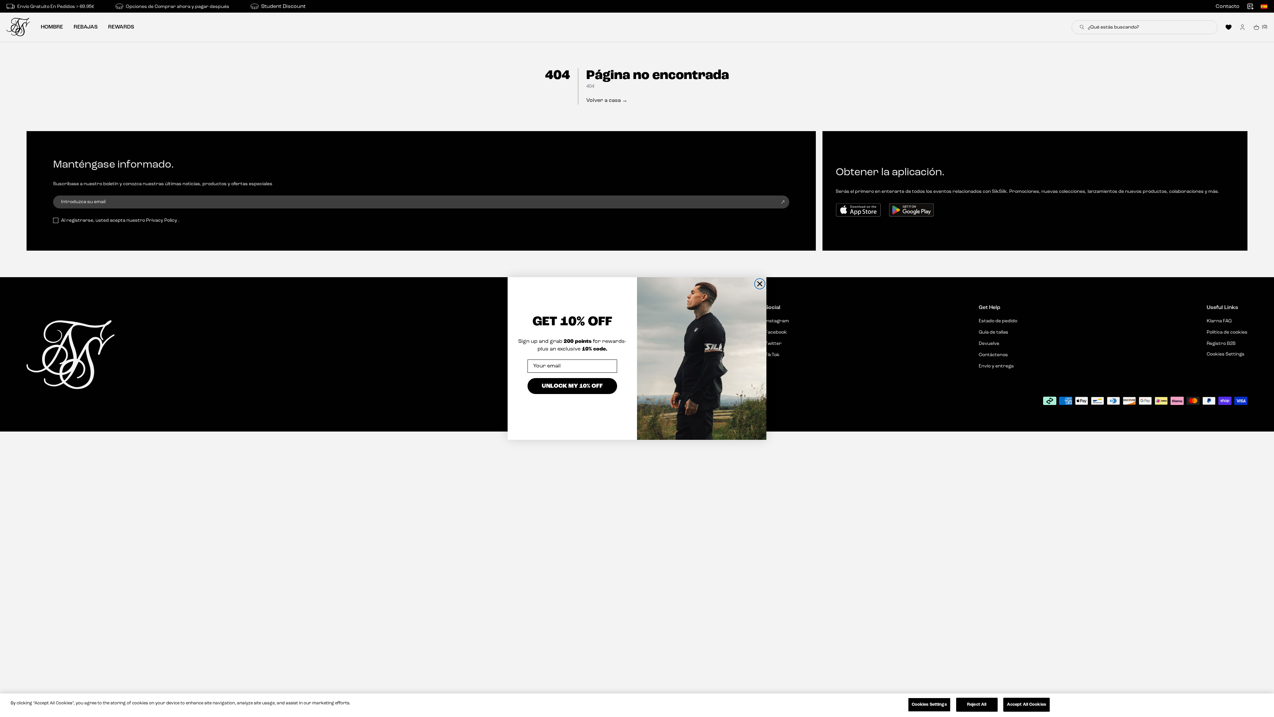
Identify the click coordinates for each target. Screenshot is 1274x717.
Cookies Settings (929, 704)
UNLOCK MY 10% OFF (572, 385)
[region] (637, 705)
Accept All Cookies (1026, 704)
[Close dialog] (759, 284)
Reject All (976, 704)
